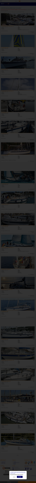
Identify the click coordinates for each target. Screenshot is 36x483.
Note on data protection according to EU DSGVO (16, 474)
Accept (19, 476)
